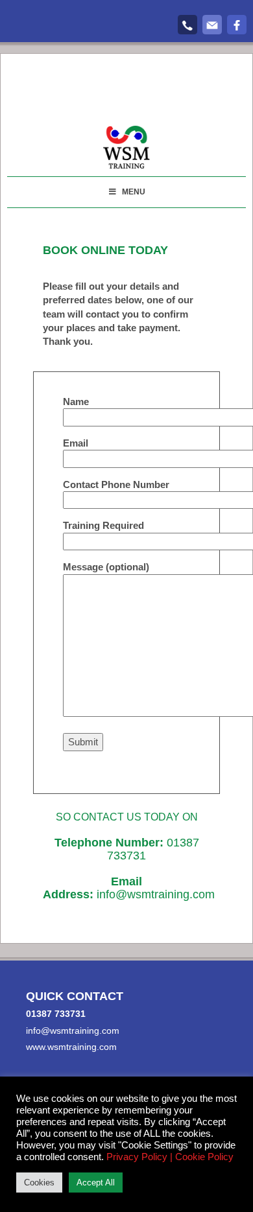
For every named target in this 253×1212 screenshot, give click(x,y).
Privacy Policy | (139, 1157)
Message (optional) (106, 566)
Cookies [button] (39, 1182)
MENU (133, 191)
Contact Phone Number (116, 484)
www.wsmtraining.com (71, 1047)
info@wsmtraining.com (156, 894)
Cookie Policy (204, 1157)
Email (75, 443)
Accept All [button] (96, 1182)
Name (76, 401)
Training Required (103, 525)
